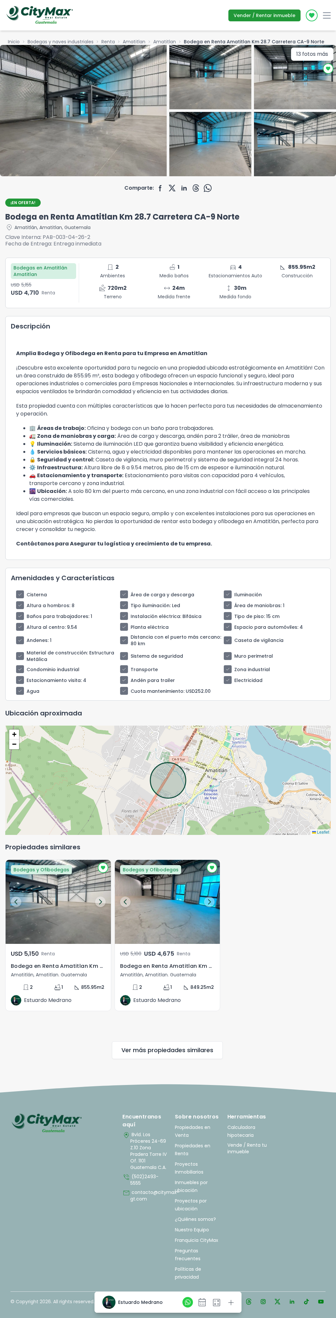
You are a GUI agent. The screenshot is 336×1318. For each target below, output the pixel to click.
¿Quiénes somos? (195, 1219)
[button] (14, 734)
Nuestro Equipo (192, 1229)
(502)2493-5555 (140, 1179)
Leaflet (322, 832)
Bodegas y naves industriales (61, 41)
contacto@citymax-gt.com (145, 1195)
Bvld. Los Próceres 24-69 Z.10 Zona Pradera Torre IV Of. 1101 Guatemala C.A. (144, 1151)
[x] (172, 188)
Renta (108, 41)
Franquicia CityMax (196, 1240)
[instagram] (263, 1301)
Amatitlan (134, 41)
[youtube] (321, 1301)
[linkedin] (184, 188)
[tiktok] (306, 1301)
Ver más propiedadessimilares (167, 1050)
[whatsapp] (208, 188)
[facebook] (160, 188)
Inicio (14, 41)
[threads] (196, 188)
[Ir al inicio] (46, 1123)
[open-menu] (327, 15)
